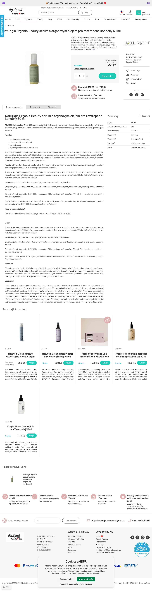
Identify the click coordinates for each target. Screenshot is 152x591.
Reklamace (72, 550)
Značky (40, 19)
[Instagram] (143, 537)
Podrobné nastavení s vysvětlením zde (76, 584)
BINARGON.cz (132, 583)
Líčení (59, 19)
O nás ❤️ (99, 536)
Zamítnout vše (66, 579)
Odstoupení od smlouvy (76, 539)
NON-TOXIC (125, 19)
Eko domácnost (110, 19)
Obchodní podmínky (75, 536)
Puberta (87, 19)
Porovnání (134, 75)
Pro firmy (99, 544)
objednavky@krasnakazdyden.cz (52, 8)
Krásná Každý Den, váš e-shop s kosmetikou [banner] (16, 11)
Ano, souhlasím (86, 579)
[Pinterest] (137, 537)
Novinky (8, 19)
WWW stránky (117, 583)
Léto (17, 19)
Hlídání (133, 83)
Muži (97, 19)
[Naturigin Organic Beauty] (137, 49)
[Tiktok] (148, 537)
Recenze (71, 553)
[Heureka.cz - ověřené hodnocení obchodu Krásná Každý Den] (142, 557)
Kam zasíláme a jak (103, 547)
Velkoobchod (101, 542)
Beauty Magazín (141, 19)
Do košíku (107, 76)
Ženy (50, 19)
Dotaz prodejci (136, 79)
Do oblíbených (135, 71)
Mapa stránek (144, 583)
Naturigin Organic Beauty (133, 61)
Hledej (86, 12)
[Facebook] (132, 537)
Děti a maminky (73, 19)
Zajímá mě (29, 19)
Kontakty (71, 542)
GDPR (70, 547)
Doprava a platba (74, 544)
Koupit (31, 363)
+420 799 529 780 (71, 8)
